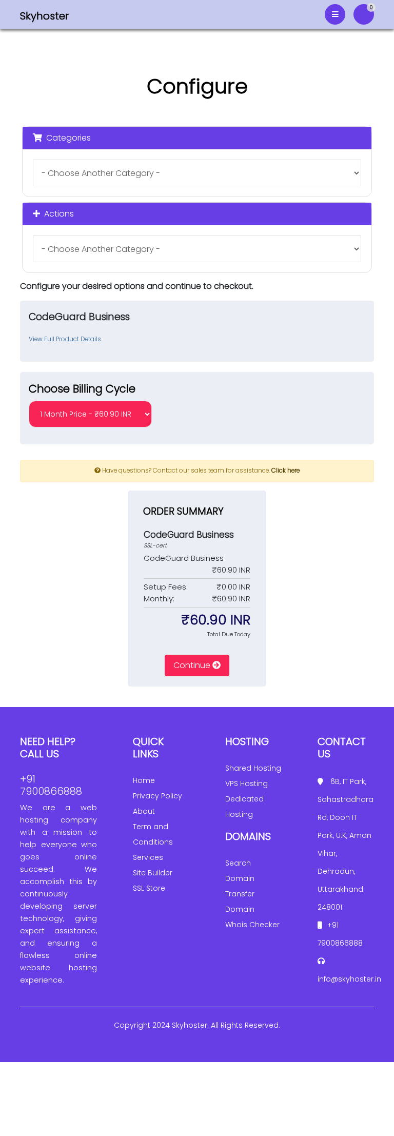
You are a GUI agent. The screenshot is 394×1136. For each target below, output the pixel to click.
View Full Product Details (65, 339)
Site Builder (152, 873)
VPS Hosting (246, 783)
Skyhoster (44, 16)
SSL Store (149, 888)
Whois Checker (252, 924)
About (144, 811)
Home (144, 780)
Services (148, 857)
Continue (192, 665)
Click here (285, 470)
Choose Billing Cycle (82, 388)
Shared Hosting (253, 768)
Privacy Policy (157, 796)
